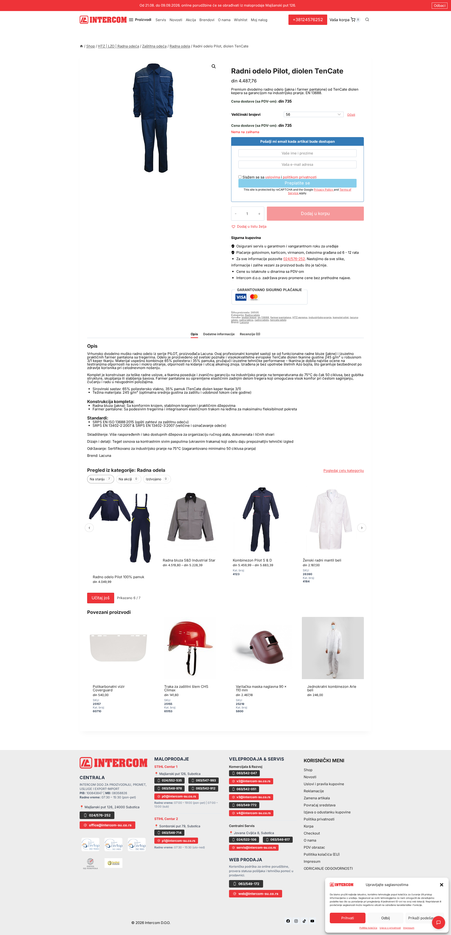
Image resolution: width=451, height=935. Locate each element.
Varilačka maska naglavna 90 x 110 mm (261, 688)
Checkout (312, 833)
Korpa (308, 826)
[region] (225, 538)
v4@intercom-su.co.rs (254, 813)
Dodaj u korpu (315, 213)
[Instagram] (296, 920)
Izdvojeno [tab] (156, 479)
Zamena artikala (317, 798)
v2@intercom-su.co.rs (253, 781)
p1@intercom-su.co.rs (178, 841)
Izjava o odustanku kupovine (327, 812)
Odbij (385, 918)
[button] (441, 884)
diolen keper (249, 317)
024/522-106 (246, 839)
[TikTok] (304, 920)
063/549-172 (248, 884)
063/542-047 (247, 773)
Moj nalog (259, 20)
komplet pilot (341, 317)
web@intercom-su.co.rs (258, 894)
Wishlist (240, 20)
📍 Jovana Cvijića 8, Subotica (251, 833)
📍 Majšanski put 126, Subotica (177, 774)
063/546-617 (280, 839)
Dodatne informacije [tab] (219, 334)
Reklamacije (314, 791)
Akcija (191, 20)
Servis (161, 20)
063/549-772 (247, 805)
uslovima (272, 177)
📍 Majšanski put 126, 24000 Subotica (110, 807)
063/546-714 (172, 833)
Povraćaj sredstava (319, 805)
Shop (308, 770)
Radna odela (246, 65)
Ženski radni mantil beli (322, 560)
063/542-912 (205, 788)
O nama (224, 20)
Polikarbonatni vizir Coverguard (109, 688)
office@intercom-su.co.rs (110, 825)
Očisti (351, 114)
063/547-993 (206, 780)
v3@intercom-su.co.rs (253, 797)
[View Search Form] (367, 19)
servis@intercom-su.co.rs (256, 847)
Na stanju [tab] (100, 479)
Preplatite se (297, 183)
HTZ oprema (299, 317)
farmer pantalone (280, 317)
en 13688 (263, 317)
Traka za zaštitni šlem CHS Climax (186, 688)
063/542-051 (246, 789)
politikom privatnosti (300, 177)
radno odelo (262, 320)
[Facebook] (288, 920)
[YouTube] (312, 920)
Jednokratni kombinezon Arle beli (331, 688)
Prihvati (347, 918)
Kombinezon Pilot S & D (252, 560)
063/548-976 (172, 788)
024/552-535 (172, 780)
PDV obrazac (314, 847)
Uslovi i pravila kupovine (324, 784)
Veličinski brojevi (245, 114)
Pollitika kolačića (368, 927)
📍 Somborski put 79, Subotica (177, 826)
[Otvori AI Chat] (438, 922)
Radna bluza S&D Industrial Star (189, 560)
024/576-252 (294, 259)
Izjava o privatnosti (390, 927)
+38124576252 (308, 19)
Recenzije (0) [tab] (250, 334)
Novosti (176, 20)
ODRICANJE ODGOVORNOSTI (328, 868)
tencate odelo (278, 320)
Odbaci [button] (440, 5)
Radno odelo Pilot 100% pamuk (118, 577)
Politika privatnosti (319, 819)
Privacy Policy (324, 189)
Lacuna (244, 322)
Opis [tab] (194, 334)
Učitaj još (101, 597)
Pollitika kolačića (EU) (322, 854)
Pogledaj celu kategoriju (343, 470)
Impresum (408, 927)
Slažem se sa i (279, 177)
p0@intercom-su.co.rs (179, 796)
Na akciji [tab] (128, 479)
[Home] (81, 46)
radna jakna (246, 320)
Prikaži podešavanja (424, 918)
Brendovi (206, 20)
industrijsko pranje (320, 317)
